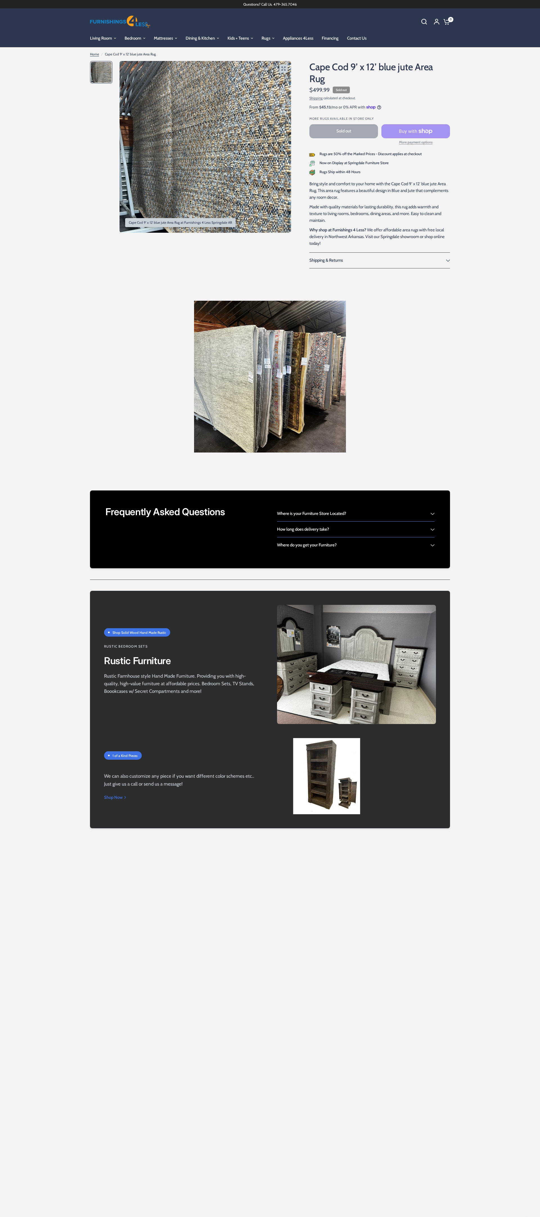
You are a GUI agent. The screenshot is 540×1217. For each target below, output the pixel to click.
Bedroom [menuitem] (133, 38)
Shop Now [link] (113, 797)
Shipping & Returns (326, 260)
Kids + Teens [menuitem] (238, 38)
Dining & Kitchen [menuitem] (200, 38)
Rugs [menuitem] (266, 38)
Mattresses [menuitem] (163, 38)
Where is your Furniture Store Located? (311, 513)
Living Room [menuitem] (101, 38)
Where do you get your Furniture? (307, 545)
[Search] (424, 21)
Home (94, 54)
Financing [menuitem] (330, 38)
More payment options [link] (416, 142)
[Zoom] (283, 68)
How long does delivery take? (303, 529)
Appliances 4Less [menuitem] (298, 38)
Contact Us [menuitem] (356, 38)
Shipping (316, 98)
